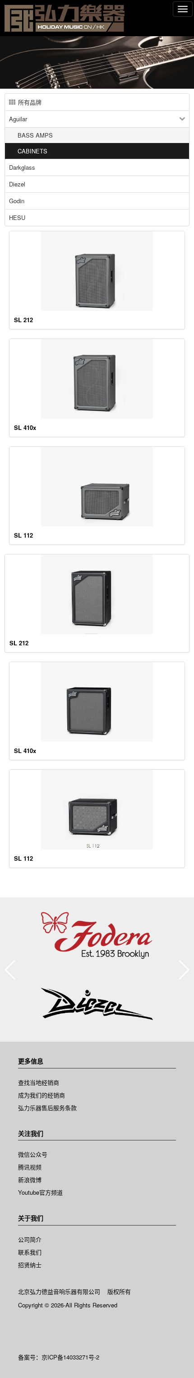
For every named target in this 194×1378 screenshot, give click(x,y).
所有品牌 (30, 102)
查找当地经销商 (38, 1082)
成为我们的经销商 (41, 1095)
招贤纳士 (30, 1264)
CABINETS (32, 151)
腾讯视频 (30, 1167)
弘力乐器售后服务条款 (47, 1107)
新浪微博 (30, 1179)
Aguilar (18, 118)
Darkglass (22, 167)
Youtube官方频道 (40, 1192)
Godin (16, 200)
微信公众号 (32, 1154)
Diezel (17, 184)
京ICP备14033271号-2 (70, 1357)
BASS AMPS (35, 135)
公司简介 (30, 1239)
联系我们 (30, 1252)
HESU (17, 217)
